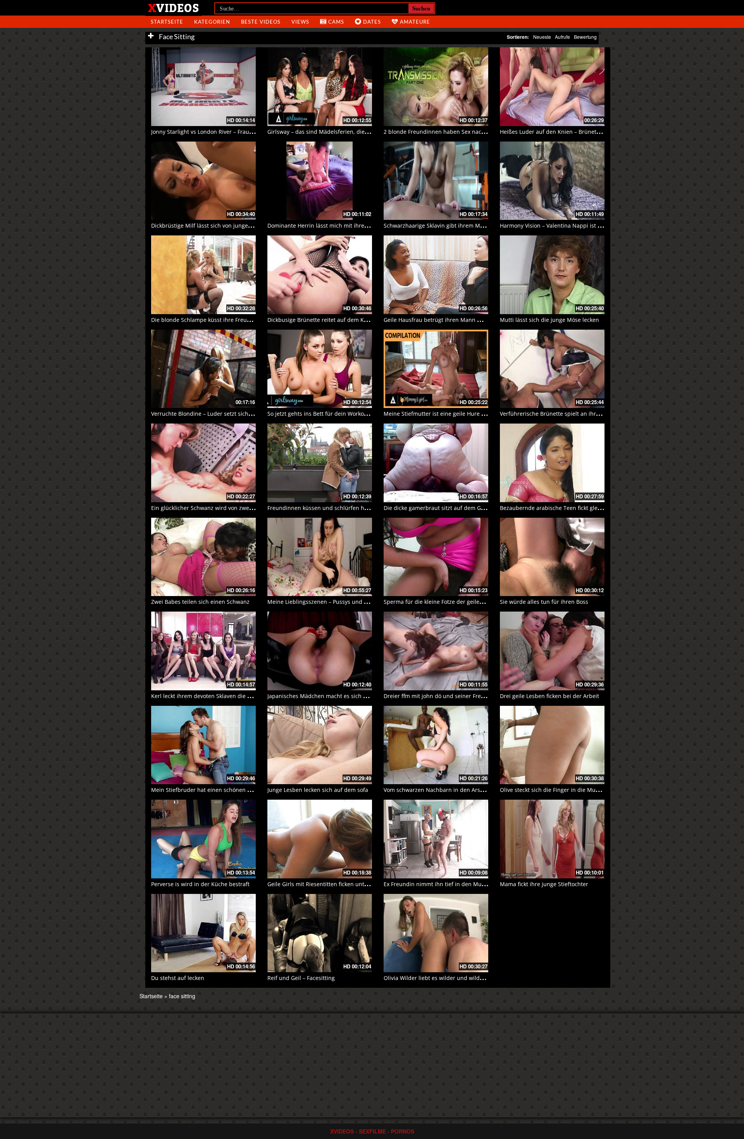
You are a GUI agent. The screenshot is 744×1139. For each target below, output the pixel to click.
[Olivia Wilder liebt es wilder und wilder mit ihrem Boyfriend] (436, 933)
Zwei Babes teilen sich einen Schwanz (200, 601)
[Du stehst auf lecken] (203, 933)
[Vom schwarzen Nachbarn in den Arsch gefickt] (436, 745)
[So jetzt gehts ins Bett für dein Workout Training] (319, 369)
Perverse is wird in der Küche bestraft (200, 884)
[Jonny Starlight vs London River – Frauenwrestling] (203, 86)
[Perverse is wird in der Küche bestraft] (203, 839)
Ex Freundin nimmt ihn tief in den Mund (436, 884)
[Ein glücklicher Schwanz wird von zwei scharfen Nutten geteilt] (203, 462)
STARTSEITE (167, 22)
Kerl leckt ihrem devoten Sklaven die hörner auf (213, 696)
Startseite (151, 996)
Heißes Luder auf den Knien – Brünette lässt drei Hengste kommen (587, 131)
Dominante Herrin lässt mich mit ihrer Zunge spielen (336, 225)
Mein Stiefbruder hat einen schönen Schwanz (210, 789)
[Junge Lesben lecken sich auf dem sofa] (319, 745)
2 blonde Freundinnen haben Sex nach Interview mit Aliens (461, 131)
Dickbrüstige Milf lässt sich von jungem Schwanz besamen (227, 225)
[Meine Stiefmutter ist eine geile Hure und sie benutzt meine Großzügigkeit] (436, 369)
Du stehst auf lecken (177, 978)
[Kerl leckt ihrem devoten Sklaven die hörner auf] (203, 651)
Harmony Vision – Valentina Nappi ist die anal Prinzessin (573, 225)
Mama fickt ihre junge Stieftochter (544, 884)
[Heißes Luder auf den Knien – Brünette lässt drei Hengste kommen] (552, 86)
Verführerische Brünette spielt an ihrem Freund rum (568, 413)
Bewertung (585, 36)
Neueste (542, 36)
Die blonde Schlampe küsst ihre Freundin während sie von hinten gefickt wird (252, 319)
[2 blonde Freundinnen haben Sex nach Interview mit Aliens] (436, 86)
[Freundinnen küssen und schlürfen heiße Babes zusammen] (319, 462)
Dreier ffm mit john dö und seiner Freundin (440, 696)
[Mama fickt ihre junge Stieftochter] (552, 839)
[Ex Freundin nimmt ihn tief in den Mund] (436, 839)
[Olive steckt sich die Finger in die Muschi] (552, 745)
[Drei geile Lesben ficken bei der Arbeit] (552, 651)
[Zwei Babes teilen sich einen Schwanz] (203, 557)
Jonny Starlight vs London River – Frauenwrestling (215, 131)
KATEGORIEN (212, 22)
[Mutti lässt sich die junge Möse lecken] (552, 274)
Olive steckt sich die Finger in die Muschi (553, 789)
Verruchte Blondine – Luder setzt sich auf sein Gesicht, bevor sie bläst (242, 413)
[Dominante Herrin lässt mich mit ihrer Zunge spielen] (319, 181)
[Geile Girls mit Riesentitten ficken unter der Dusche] (319, 839)
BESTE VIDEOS (261, 22)
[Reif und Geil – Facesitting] (319, 933)
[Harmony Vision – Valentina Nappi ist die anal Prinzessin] (552, 181)
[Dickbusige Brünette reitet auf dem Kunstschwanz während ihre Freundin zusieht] (319, 274)
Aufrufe (562, 36)
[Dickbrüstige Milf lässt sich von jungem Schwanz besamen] (203, 181)
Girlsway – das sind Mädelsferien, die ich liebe (327, 131)
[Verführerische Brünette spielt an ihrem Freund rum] (552, 369)
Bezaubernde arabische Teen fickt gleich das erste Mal (571, 508)
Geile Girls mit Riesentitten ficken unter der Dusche (334, 884)
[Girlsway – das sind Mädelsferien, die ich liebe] (319, 86)
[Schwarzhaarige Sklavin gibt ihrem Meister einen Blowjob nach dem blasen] (436, 181)
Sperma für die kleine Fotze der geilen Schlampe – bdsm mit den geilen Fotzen (486, 601)
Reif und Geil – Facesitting (301, 978)
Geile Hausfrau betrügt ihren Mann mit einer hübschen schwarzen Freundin (483, 319)
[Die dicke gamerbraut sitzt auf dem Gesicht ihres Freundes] (436, 462)
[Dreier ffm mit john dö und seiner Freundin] (436, 651)
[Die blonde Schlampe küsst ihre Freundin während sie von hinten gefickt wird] (203, 274)
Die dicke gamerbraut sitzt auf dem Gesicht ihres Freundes (460, 508)
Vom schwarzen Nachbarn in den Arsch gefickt (444, 789)
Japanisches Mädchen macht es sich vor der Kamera (335, 696)
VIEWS (300, 22)
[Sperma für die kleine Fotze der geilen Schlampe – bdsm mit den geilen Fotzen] (436, 557)
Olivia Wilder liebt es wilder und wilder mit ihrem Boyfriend (461, 978)
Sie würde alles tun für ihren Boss (544, 601)
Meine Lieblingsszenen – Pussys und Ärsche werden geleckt (345, 601)
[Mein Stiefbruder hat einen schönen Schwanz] (203, 745)
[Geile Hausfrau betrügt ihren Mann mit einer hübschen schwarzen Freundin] (436, 274)
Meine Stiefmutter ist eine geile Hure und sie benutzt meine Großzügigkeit (481, 413)
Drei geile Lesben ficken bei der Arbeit (549, 696)
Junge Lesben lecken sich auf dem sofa (317, 789)
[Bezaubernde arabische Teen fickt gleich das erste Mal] (552, 462)
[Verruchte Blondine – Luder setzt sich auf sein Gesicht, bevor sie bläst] (203, 369)
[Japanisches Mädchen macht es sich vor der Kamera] (319, 651)
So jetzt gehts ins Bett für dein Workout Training (330, 413)
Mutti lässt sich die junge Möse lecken (549, 319)
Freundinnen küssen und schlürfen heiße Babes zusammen (345, 508)
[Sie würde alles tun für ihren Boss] (552, 557)
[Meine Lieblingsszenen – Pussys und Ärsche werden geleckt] (319, 557)
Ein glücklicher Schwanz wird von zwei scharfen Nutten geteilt (232, 508)
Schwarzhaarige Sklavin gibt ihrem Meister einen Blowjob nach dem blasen (482, 225)
